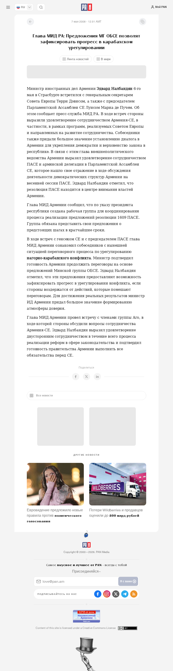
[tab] (110, 81)
